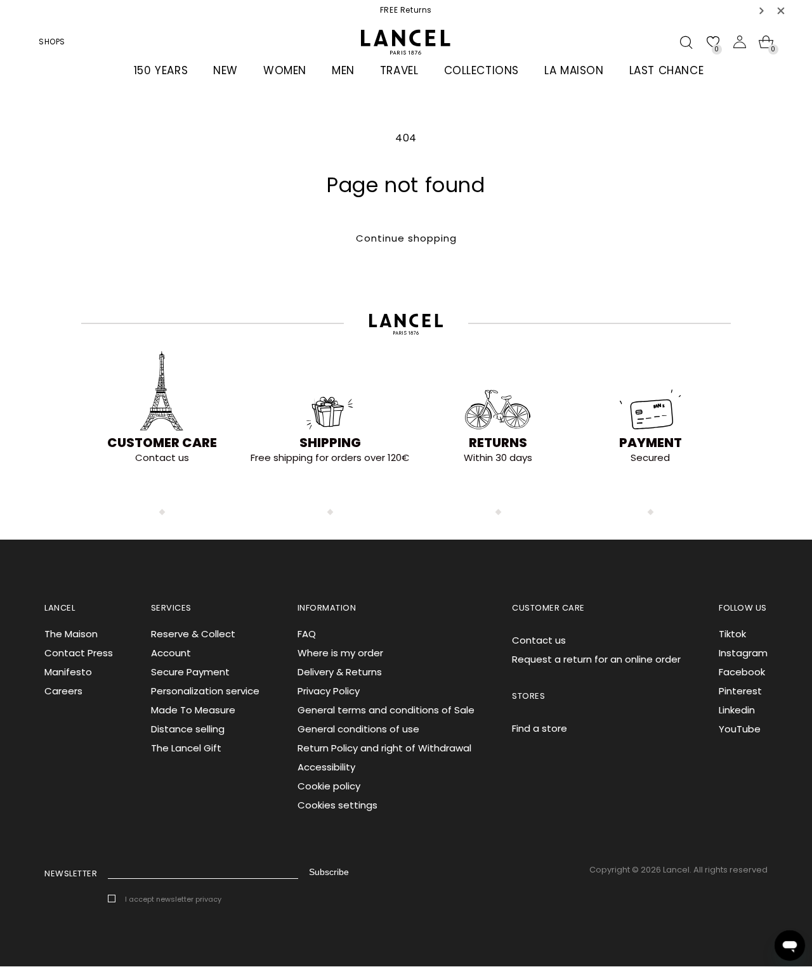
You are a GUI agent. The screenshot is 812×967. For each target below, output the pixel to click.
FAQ (307, 633)
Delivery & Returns (340, 671)
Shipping (330, 442)
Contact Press (78, 652)
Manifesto (68, 671)
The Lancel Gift (186, 748)
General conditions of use (358, 729)
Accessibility (326, 767)
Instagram (743, 652)
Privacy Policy (329, 691)
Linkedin (737, 710)
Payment (650, 442)
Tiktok (732, 633)
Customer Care (162, 442)
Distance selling (188, 729)
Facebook (742, 671)
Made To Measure (193, 710)
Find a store (539, 728)
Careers (63, 691)
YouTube (740, 729)
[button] (762, 10)
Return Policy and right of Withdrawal (384, 748)
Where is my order (340, 652)
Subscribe (329, 872)
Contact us (539, 640)
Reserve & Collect (193, 633)
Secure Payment (190, 671)
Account (171, 652)
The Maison (71, 633)
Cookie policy (329, 786)
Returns (498, 442)
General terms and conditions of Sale (386, 710)
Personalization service (205, 691)
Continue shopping (406, 238)
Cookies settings (337, 805)
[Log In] (739, 42)
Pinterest (740, 691)
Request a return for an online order (596, 659)
